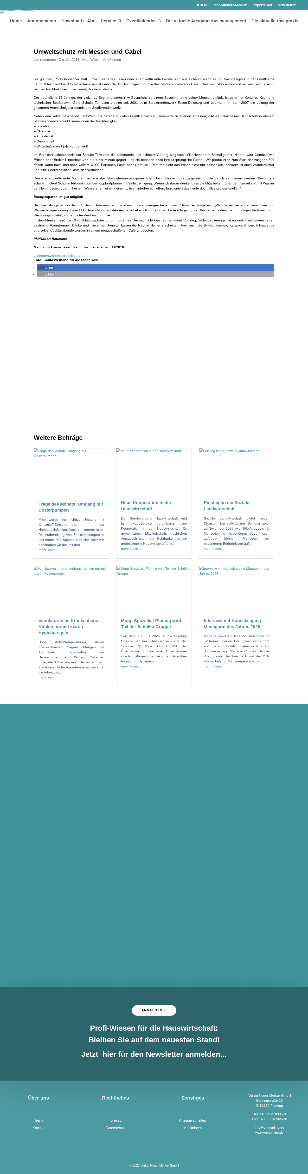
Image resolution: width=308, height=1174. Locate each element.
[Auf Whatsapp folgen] (29, 5)
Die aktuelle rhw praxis (274, 21)
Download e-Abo (78, 21)
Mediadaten (192, 1128)
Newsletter (287, 5)
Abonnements (41, 21)
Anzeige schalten (192, 1120)
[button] (45, 267)
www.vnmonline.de (269, 1132)
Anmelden (151, 1010)
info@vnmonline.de (269, 1127)
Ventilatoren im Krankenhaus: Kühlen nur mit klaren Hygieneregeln (69, 626)
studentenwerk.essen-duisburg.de (59, 255)
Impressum (116, 1120)
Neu (85, 59)
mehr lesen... (48, 550)
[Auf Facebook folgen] (16, 4)
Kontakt (38, 1128)
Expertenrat (262, 5)
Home (16, 21)
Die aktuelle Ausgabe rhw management (206, 21)
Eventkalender (141, 21)
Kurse (202, 5)
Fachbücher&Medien (229, 5)
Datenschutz (116, 1128)
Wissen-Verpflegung (105, 59)
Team (38, 1120)
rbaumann (48, 59)
